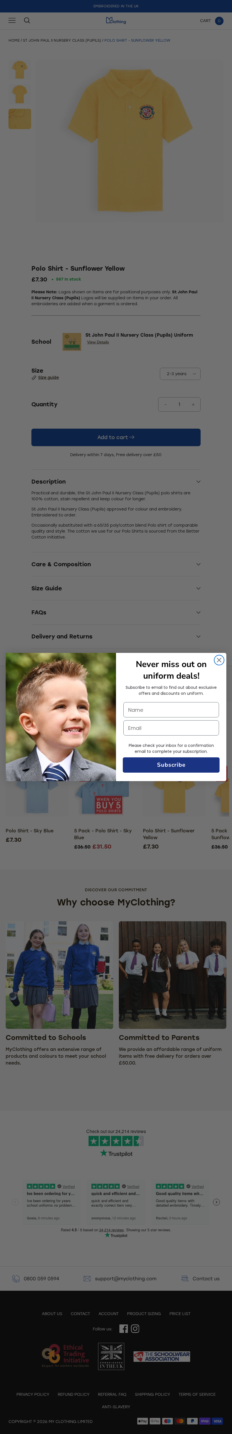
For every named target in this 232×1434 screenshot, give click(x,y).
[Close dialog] (219, 660)
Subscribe (171, 765)
